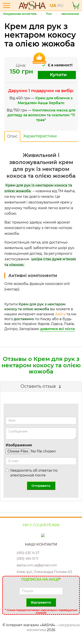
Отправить (41, 486)
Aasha (60, 314)
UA (53, 5)
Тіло (49, 13)
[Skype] (39, 535)
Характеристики (40, 136)
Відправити (41, 602)
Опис (12, 136)
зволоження (70, 13)
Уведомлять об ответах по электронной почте (34, 472)
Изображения (19, 445)
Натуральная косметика (20, 13)
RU (60, 5)
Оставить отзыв (38, 386)
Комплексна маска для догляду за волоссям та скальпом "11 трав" (41, 115)
